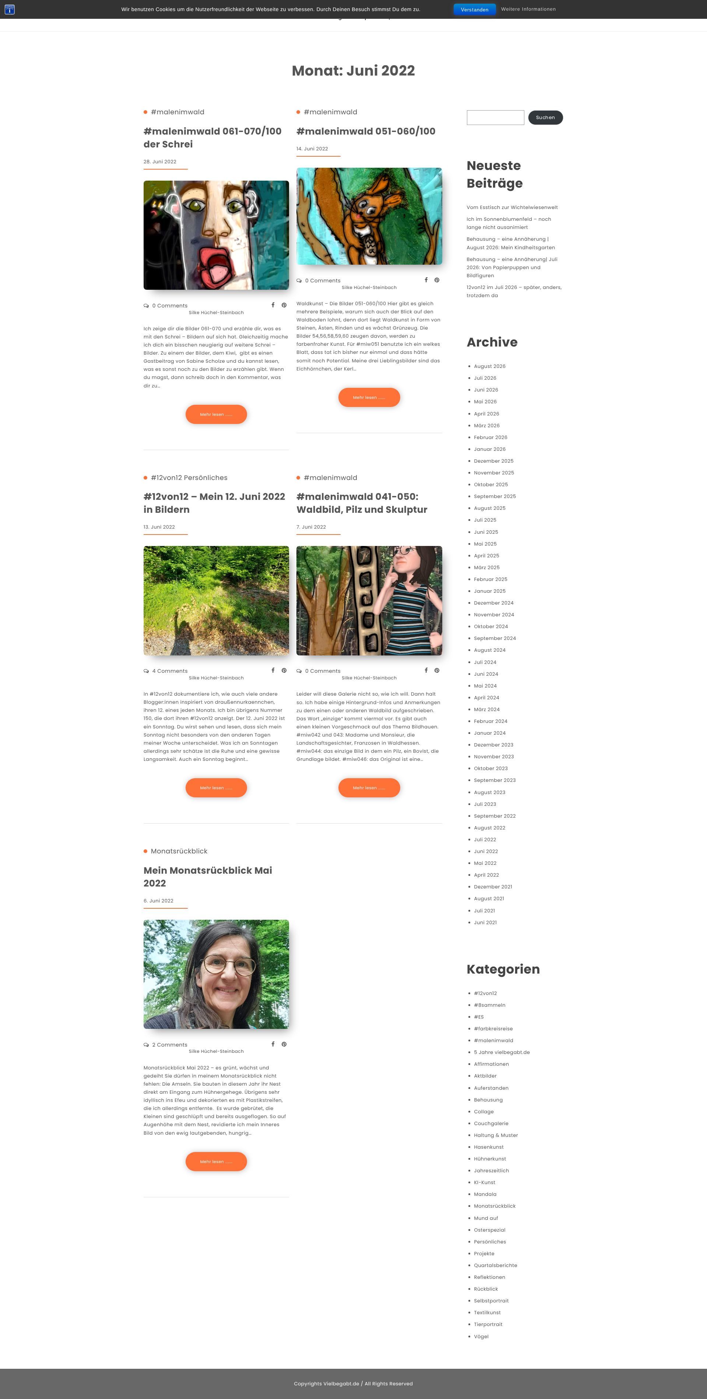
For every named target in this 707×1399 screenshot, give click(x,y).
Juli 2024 (485, 662)
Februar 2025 (491, 579)
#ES (479, 1016)
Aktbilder (485, 1075)
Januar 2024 (490, 733)
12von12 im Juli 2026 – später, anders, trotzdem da (514, 291)
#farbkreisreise (493, 1028)
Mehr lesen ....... (216, 414)
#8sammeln (490, 1005)
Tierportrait (488, 1324)
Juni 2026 (486, 389)
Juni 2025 (486, 532)
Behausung (488, 1099)
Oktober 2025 (491, 484)
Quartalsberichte (496, 1265)
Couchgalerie (491, 1123)
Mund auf (486, 1218)
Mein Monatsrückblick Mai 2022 (208, 877)
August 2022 (490, 827)
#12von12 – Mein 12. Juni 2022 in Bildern (214, 503)
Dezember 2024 (494, 602)
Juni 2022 (486, 851)
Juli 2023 (485, 804)
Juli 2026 (485, 378)
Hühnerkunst (490, 1158)
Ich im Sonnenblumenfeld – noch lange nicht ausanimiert (509, 223)
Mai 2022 (485, 863)
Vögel (481, 1336)
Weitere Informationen (528, 9)
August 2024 (490, 650)
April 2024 (487, 697)
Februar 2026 (491, 437)
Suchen (545, 117)
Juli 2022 (485, 839)
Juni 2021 (485, 922)
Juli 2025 (485, 519)
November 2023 (494, 756)
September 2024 (495, 638)
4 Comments (170, 671)
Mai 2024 (485, 685)
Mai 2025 (485, 543)
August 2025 (490, 508)
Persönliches (206, 478)
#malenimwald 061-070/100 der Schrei (213, 138)
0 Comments (170, 305)
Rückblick (486, 1288)
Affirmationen (491, 1064)
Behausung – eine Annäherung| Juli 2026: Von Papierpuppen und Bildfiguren (512, 267)
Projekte (484, 1253)
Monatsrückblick (179, 852)
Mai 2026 (485, 401)
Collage (484, 1111)
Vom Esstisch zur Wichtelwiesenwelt (512, 207)
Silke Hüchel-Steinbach (216, 313)
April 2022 (486, 874)
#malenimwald (177, 112)
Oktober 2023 (491, 768)
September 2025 (495, 496)
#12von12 (166, 478)
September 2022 (495, 815)
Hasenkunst (489, 1147)
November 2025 (494, 472)
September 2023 (495, 780)
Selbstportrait (491, 1300)
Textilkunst (487, 1312)
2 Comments (169, 1044)
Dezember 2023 (494, 744)
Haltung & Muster (496, 1135)
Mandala (485, 1194)
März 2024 (487, 709)
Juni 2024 (486, 674)
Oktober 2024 (491, 626)
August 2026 (490, 366)
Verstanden (475, 10)
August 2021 (489, 898)
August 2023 (490, 792)
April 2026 (487, 413)
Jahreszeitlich (491, 1170)
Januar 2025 (490, 591)
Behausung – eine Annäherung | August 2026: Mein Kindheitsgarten (511, 243)
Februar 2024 (491, 721)
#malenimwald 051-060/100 (366, 131)
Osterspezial (490, 1229)
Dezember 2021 (493, 886)
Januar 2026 (490, 449)
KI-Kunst (485, 1182)
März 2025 (487, 567)
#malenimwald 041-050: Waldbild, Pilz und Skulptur (362, 503)
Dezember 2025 (494, 460)
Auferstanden (491, 1088)
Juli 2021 (484, 910)
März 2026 (487, 425)
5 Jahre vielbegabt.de (502, 1052)
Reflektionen (490, 1277)
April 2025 (487, 555)
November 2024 (494, 614)
